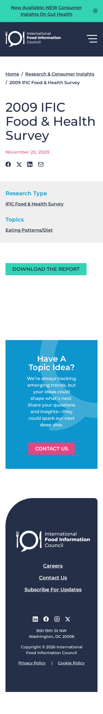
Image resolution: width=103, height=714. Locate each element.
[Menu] (92, 39)
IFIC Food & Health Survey (34, 204)
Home (12, 74)
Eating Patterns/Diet (29, 230)
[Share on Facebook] (8, 164)
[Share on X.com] (19, 164)
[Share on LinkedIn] (29, 164)
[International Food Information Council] (33, 39)
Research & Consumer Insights (59, 74)
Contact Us (51, 449)
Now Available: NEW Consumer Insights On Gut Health (46, 11)
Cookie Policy (71, 662)
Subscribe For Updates (53, 590)
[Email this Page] (40, 164)
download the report (46, 269)
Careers (53, 566)
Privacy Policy (32, 662)
